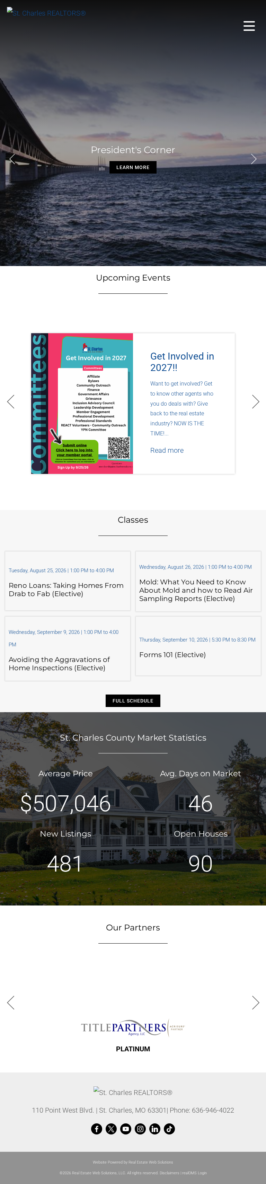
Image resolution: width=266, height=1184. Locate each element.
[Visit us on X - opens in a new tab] (111, 1129)
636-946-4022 (213, 1110)
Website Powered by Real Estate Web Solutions (133, 1162)
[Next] (254, 159)
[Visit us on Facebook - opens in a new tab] (97, 1129)
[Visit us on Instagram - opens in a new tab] (140, 1129)
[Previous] (12, 159)
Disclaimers (169, 1173)
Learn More (133, 167)
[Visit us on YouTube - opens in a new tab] (126, 1129)
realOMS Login (194, 1173)
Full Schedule (133, 701)
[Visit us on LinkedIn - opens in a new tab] (155, 1129)
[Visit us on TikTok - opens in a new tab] (169, 1129)
